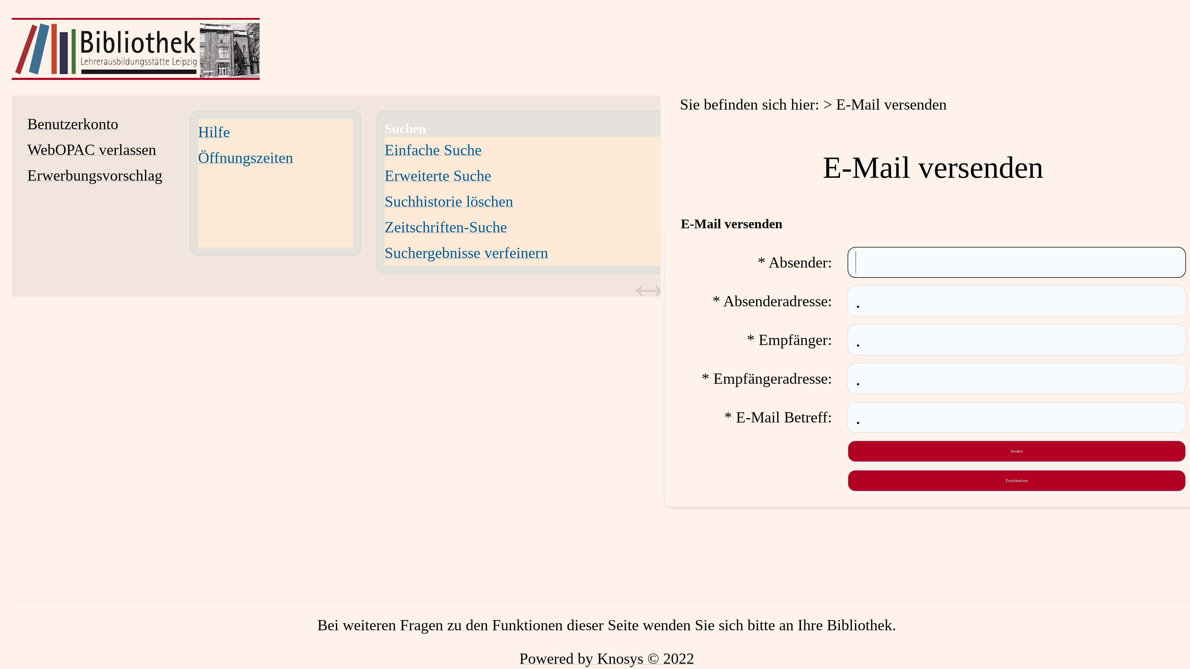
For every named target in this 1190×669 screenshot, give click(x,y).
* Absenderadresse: (772, 301)
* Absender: (795, 262)
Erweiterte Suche (438, 175)
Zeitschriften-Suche (446, 227)
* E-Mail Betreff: (778, 417)
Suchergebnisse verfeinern (466, 252)
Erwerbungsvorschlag (94, 175)
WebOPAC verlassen (91, 149)
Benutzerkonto (72, 124)
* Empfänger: (789, 339)
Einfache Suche (433, 150)
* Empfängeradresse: (767, 378)
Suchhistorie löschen (449, 201)
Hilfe (214, 132)
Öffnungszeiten (245, 157)
